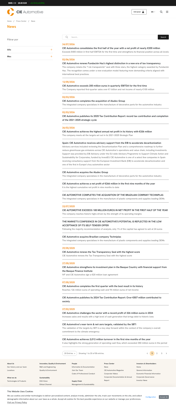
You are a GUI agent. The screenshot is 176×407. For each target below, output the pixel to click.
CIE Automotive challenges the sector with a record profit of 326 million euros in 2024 (107, 312)
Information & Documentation (83, 367)
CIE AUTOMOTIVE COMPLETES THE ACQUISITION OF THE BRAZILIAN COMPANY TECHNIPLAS (112, 194)
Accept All (164, 397)
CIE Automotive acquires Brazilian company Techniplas (91, 236)
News (106, 367)
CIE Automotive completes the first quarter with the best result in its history (102, 286)
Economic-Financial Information (148, 374)
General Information (144, 370)
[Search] (163, 37)
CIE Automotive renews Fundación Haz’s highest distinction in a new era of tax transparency (111, 63)
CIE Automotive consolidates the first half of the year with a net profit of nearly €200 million (111, 48)
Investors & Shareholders (146, 363)
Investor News (141, 380)
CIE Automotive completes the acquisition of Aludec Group (93, 100)
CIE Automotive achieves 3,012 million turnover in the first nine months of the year (106, 339)
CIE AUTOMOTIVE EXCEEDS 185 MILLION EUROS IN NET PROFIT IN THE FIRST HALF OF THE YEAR (115, 210)
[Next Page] (166, 353)
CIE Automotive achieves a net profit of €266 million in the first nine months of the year (108, 183)
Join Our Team (77, 370)
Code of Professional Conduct (83, 374)
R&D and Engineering (48, 367)
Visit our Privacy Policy (17, 402)
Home (9, 21)
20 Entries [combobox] (68, 353)
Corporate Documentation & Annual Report (118, 378)
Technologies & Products (16, 381)
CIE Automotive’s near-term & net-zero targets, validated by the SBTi (99, 324)
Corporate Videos (111, 374)
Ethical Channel (46, 384)
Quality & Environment (48, 370)
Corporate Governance (145, 377)
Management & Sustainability (83, 384)
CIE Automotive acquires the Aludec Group (85, 172)
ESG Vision (44, 381)
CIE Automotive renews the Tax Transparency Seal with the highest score (101, 251)
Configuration (151, 397)
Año (9, 49)
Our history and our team (17, 367)
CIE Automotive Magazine (114, 370)
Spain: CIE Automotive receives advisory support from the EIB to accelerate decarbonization (111, 142)
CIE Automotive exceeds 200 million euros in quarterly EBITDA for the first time (104, 85)
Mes (9, 56)
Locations (10, 370)
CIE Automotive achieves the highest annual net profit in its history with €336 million (107, 131)
